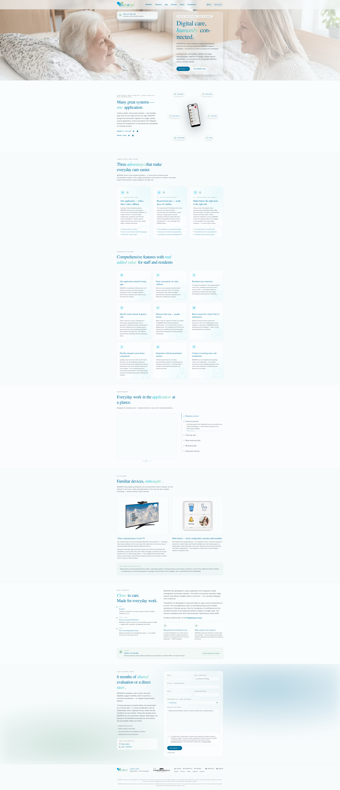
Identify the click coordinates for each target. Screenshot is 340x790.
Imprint (176, 771)
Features (158, 4)
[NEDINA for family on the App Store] (133, 135)
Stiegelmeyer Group (194, 618)
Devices (174, 4)
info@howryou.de (176, 741)
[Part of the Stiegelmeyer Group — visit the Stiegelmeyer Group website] (161, 770)
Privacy (183, 771)
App (166, 4)
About (182, 4)
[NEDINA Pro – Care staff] (133, 131)
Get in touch (218, 4)
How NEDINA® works (199, 69)
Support (195, 771)
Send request (174, 748)
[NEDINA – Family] (129, 135)
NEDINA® (148, 4)
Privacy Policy (207, 741)
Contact (202, 771)
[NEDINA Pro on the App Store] (137, 131)
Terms (189, 771)
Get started (191, 4)
